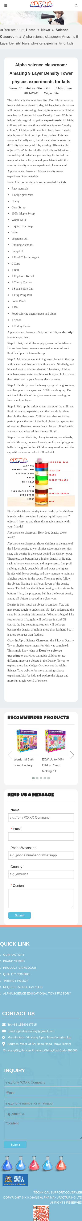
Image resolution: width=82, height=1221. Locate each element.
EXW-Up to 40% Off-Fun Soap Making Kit (52, 765)
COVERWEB (73, 1192)
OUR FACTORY (13, 954)
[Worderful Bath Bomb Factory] (27, 741)
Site (56, 93)
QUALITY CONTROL (17, 974)
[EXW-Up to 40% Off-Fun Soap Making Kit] (55, 741)
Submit (19, 915)
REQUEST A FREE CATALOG (23, 987)
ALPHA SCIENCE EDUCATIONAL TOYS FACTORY (37, 993)
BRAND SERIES (14, 961)
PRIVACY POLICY (16, 980)
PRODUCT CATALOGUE (19, 967)
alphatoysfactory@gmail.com (35, 1031)
